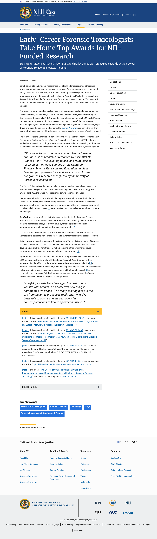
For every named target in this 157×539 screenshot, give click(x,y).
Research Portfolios (28, 476)
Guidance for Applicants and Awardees (62, 477)
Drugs (87, 406)
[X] (127, 443)
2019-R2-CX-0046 (74, 361)
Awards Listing (56, 464)
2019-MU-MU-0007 (75, 318)
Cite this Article (29, 387)
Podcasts (84, 464)
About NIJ (24, 458)
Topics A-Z (128, 15)
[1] (49, 208)
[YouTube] (135, 443)
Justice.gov (78, 530)
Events (83, 458)
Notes (25, 311)
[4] (90, 263)
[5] (86, 270)
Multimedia (85, 482)
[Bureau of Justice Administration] (98, 505)
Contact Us (106, 15)
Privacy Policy (67, 524)
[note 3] (25, 345)
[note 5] (25, 370)
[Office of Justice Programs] (26, 13)
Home (22, 30)
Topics (27, 30)
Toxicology (76, 406)
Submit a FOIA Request (121, 470)
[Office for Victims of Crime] (113, 514)
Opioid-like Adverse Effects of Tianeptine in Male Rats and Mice (62, 364)
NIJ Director (25, 470)
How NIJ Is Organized (29, 464)
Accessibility (11, 524)
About (97, 15)
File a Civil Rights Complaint (123, 476)
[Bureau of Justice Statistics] (113, 506)
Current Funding (57, 470)
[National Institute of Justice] (128, 505)
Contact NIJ (116, 458)
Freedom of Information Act (128, 524)
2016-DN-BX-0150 (74, 345)
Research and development (33, 406)
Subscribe (117, 15)
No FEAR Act (109, 524)
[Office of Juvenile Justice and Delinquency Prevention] (98, 515)
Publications (85, 470)
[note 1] (25, 318)
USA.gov (146, 524)
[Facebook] (120, 443)
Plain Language (52, 524)
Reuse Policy (86, 488)
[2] (74, 227)
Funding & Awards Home (61, 458)
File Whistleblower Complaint (31, 524)
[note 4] (25, 361)
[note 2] (25, 330)
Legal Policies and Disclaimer (88, 524)
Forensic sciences (58, 406)
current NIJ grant (70, 128)
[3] (78, 251)
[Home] (44, 12)
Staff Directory (117, 464)
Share (137, 16)
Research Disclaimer (28, 482)
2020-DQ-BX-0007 (74, 330)
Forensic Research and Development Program (42, 413)
